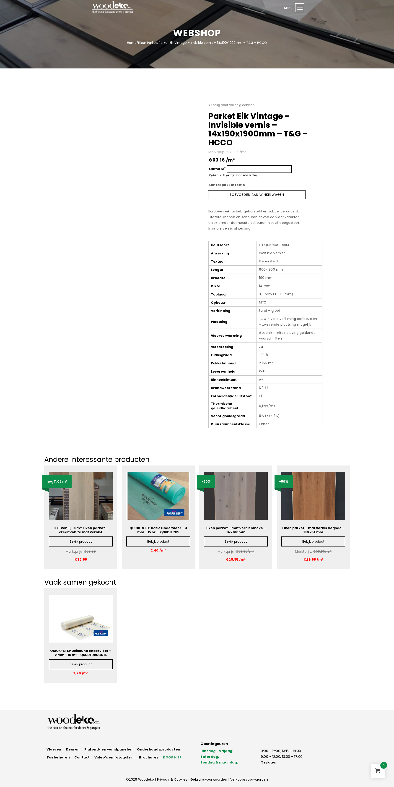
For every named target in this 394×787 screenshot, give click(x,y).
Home (132, 42)
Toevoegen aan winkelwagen (256, 194)
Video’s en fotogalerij (114, 757)
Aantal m (217, 169)
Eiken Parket (147, 42)
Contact (82, 757)
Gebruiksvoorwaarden (209, 779)
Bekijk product (81, 541)
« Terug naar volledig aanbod (231, 105)
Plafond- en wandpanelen (108, 749)
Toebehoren (58, 757)
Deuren (73, 749)
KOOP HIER (172, 757)
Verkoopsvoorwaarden (249, 779)
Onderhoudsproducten (158, 749)
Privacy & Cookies (172, 779)
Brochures (149, 757)
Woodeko (146, 779)
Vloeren (54, 749)
